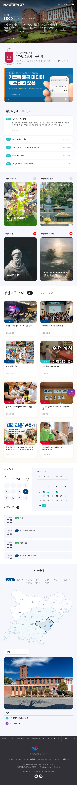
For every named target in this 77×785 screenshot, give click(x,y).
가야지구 (38, 580)
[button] (62, 99)
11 (19, 498)
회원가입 (65, 4)
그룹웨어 (10, 759)
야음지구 (48, 583)
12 (26, 498)
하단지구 (29, 580)
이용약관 (19, 759)
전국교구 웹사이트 (22, 738)
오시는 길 (56, 759)
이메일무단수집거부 (44, 759)
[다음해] (26, 478)
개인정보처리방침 (29, 759)
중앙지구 (19, 580)
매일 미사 (10, 38)
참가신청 (65, 738)
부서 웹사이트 (6, 738)
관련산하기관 (36, 738)
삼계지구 (29, 583)
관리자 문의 (65, 759)
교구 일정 (9, 469)
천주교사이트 (52, 738)
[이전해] (6, 478)
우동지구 (57, 580)
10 (13, 498)
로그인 (58, 4)
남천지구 (10, 580)
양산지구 (67, 580)
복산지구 (38, 583)
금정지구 (48, 580)
